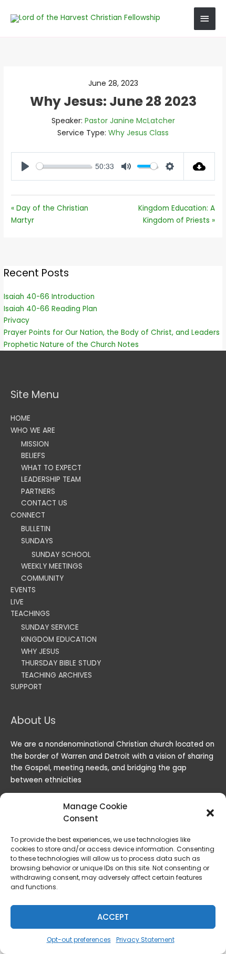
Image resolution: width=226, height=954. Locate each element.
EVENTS (23, 590)
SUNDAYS (37, 541)
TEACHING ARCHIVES (56, 675)
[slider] (63, 166)
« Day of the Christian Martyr (49, 214)
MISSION (35, 444)
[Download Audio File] (199, 166)
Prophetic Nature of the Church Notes (71, 345)
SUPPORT (26, 687)
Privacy (16, 320)
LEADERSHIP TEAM (51, 479)
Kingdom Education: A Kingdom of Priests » (176, 214)
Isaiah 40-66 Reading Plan (50, 309)
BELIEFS (33, 456)
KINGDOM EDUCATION (59, 639)
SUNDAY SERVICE (50, 627)
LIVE (17, 602)
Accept (113, 916)
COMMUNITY (42, 578)
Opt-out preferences (79, 939)
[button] (210, 813)
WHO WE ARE (33, 430)
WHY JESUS (40, 652)
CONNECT (28, 515)
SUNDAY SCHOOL (61, 555)
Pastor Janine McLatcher (130, 120)
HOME (20, 418)
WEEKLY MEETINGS (52, 566)
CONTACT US (44, 503)
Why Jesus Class (138, 132)
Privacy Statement (145, 939)
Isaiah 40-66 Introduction (49, 297)
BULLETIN (35, 529)
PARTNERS (38, 491)
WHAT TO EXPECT (51, 468)
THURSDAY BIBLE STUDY (61, 663)
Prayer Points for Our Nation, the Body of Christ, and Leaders (112, 332)
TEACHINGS (30, 614)
